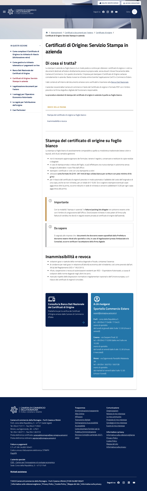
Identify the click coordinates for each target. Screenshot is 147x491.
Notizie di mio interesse (115, 413)
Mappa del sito (112, 444)
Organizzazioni (112, 410)
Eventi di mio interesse (115, 425)
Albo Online (79, 413)
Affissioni (79, 416)
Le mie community (113, 416)
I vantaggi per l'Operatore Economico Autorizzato (23, 96)
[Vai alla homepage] (23, 12)
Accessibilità (80, 425)
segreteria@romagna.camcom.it (44, 438)
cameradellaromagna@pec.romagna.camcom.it (50, 435)
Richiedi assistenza (18, 471)
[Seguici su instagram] (107, 11)
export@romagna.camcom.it (105, 313)
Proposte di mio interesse (116, 419)
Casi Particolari (19, 110)
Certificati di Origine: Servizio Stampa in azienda (25, 80)
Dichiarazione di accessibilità (86, 422)
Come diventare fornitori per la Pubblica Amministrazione (87, 430)
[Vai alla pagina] (66, 322)
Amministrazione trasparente (87, 410)
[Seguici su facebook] (102, 11)
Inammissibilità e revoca (57, 121)
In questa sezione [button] (18, 45)
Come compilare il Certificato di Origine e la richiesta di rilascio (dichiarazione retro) (26, 54)
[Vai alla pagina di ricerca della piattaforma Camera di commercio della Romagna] (134, 11)
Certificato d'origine (104, 32)
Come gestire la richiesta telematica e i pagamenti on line (26, 64)
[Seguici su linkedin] (111, 11)
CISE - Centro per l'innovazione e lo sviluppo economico (32, 462)
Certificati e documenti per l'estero (79, 32)
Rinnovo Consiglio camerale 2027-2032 (89, 436)
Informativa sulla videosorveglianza (120, 434)
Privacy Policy (112, 437)
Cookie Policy (111, 440)
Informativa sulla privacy (116, 447)
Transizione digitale (82, 419)
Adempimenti (56, 32)
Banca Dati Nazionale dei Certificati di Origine (23, 72)
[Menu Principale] (4, 12)
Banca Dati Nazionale (119, 82)
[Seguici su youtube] (115, 11)
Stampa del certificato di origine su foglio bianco (66, 114)
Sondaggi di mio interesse (116, 422)
